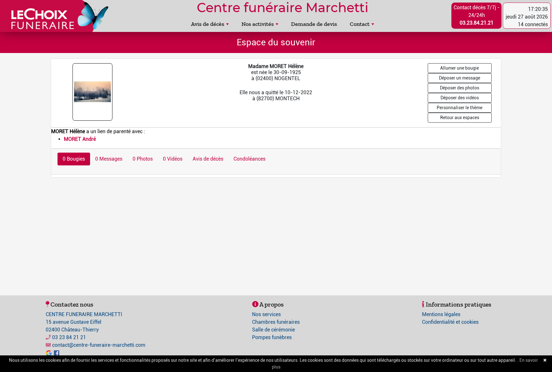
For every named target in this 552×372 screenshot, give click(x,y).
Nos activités (257, 23)
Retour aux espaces (459, 117)
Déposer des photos (459, 87)
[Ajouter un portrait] (93, 91)
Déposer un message (459, 77)
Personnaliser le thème (459, 107)
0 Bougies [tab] (74, 159)
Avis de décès (207, 23)
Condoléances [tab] (249, 159)
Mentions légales (441, 314)
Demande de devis (314, 23)
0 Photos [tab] (143, 159)
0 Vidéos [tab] (172, 159)
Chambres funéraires (276, 322)
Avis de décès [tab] (208, 159)
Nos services (266, 314)
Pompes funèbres (272, 337)
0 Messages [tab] (108, 159)
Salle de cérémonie (273, 330)
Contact (360, 23)
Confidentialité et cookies (450, 322)
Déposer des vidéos (460, 97)
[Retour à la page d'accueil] (57, 16)
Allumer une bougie (459, 68)
